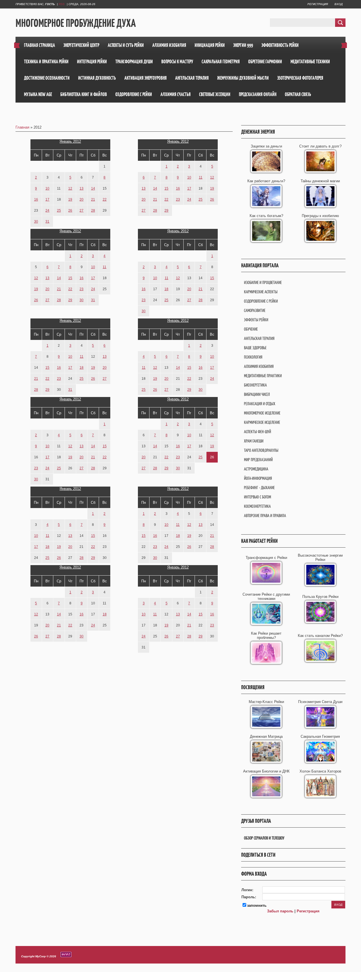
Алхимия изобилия (259, 366)
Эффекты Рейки (256, 319)
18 (166, 289)
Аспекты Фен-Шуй (257, 431)
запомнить (257, 905)
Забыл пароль (280, 911)
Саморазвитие (254, 310)
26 (70, 210)
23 (178, 199)
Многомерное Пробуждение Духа (76, 23)
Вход (338, 4)
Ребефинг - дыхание (259, 487)
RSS (62, 4)
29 (166, 210)
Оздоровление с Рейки (261, 301)
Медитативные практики (263, 375)
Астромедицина (256, 469)
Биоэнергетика (255, 385)
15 (166, 188)
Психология (253, 357)
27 (81, 210)
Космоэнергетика (257, 506)
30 (36, 222)
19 (70, 199)
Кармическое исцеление (262, 422)
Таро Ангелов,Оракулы (261, 450)
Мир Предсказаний (258, 459)
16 (36, 199)
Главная (22, 127)
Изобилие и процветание (263, 282)
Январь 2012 (70, 141)
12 (70, 188)
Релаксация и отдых (259, 403)
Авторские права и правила (265, 515)
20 (81, 199)
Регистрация (317, 4)
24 (47, 210)
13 (81, 188)
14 (93, 188)
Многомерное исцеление (262, 413)
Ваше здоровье (255, 347)
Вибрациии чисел (257, 394)
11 (200, 177)
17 (47, 199)
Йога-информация (258, 478)
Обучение (251, 329)
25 (59, 210)
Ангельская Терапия (259, 338)
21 (93, 199)
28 (93, 210)
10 (47, 188)
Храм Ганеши (253, 441)
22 (105, 199)
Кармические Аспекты (261, 291)
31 (47, 222)
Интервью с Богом (257, 497)
